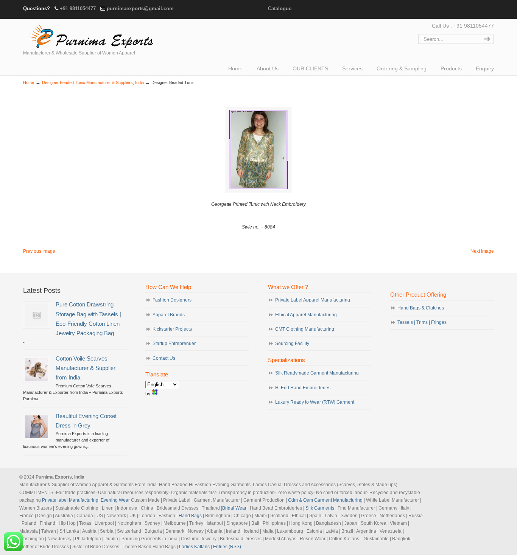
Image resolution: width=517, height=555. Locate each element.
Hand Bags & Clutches (420, 308)
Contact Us (164, 358)
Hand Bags (190, 515)
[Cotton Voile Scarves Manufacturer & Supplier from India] (36, 369)
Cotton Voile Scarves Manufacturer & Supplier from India (85, 368)
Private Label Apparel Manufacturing (312, 300)
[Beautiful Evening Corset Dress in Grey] (36, 426)
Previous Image (39, 251)
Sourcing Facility (292, 343)
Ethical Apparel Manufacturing (306, 314)
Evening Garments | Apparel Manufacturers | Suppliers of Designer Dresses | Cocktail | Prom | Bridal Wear (89, 34)
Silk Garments (319, 508)
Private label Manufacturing (70, 500)
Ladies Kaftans (194, 546)
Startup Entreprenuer (174, 343)
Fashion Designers (172, 300)
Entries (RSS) (227, 546)
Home (28, 82)
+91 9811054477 (78, 8)
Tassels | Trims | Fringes (422, 322)
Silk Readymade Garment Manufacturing (317, 373)
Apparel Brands (169, 314)
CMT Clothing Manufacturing (304, 329)
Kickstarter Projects (172, 329)
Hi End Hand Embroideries (302, 387)
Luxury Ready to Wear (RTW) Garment (314, 402)
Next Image (482, 251)
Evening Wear (115, 500)
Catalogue (279, 8)
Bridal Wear (234, 508)
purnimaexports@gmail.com (140, 8)
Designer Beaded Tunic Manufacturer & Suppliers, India (93, 82)
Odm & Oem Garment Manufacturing (325, 500)
